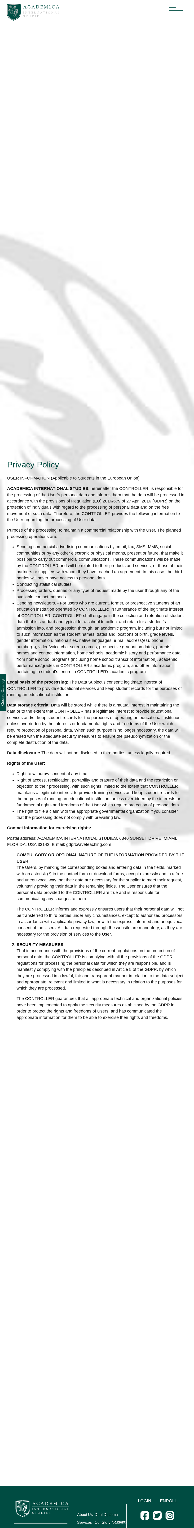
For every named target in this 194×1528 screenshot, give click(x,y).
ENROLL (168, 1500)
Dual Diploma (106, 1515)
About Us (85, 1515)
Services (84, 1522)
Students (119, 1522)
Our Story (102, 1522)
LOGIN (144, 1500)
